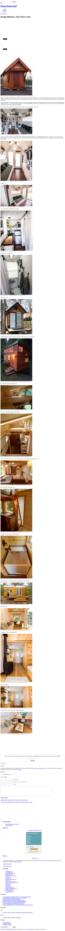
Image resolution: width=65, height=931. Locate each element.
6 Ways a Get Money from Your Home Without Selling (14, 902)
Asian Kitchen (3, 485)
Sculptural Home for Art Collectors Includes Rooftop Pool (14, 901)
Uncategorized (8, 891)
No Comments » (4, 13)
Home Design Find (9, 6)
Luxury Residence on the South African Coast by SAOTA (14, 898)
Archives (5, 9)
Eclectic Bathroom (4, 295)
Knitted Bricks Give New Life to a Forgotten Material (14, 900)
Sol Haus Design (25, 604)
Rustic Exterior (3, 95)
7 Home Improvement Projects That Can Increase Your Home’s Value (17, 896)
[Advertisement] (32, 28)
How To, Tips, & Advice (39, 768)
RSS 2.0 (7, 769)
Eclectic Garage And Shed (5, 334)
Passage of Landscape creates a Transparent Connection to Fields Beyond (17, 904)
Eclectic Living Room (4, 134)
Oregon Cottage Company (25, 381)
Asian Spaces (3, 409)
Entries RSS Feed (6, 922)
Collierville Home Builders (14, 134)
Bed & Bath (8, 874)
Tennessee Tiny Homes (23, 134)
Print (4, 763)
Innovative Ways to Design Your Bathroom (11, 899)
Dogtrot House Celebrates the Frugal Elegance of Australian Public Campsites (16, 802)
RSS (1, 2)
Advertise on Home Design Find (35, 830)
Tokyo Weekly (8, 890)
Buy (2, 763)
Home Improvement (10, 881)
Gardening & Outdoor (10, 879)
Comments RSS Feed (7, 923)
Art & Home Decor (9, 873)
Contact (4, 11)
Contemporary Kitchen (4, 682)
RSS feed (36, 756)
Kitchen (7, 884)
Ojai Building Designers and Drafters (16, 604)
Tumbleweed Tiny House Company (29, 95)
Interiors (7, 883)
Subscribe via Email (7, 866)
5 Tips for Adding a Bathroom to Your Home (12, 917)
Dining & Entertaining (10, 875)
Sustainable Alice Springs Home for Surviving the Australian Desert (14, 800)
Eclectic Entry (3, 181)
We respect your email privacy (33, 851)
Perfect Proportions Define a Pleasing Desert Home (13, 903)
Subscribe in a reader (7, 863)
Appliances (8, 871)
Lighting (7, 886)
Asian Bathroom (3, 578)
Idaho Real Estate (9, 825)
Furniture (7, 878)
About (4, 10)
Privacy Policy (35, 858)
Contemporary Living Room (5, 630)
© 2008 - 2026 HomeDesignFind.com (8, 929)
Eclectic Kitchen (3, 251)
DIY (6, 876)
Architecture (8, 872)
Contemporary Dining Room (5, 733)
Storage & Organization (10, 888)
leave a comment (18, 769)
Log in (26, 929)
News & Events (9, 887)
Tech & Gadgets (9, 889)
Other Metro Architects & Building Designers (14, 95)
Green (7, 880)
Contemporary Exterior (4, 604)
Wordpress (31, 929)
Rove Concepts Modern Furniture (12, 824)
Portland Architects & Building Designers (14, 381)
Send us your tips (17, 861)
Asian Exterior (3, 381)
